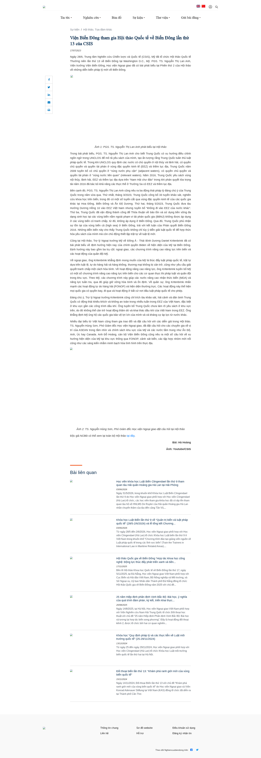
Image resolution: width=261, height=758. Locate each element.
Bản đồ (116, 17)
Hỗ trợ (140, 733)
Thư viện (162, 17)
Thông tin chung (109, 727)
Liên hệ (104, 733)
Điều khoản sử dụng (183, 727)
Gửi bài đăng (190, 17)
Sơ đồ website (144, 727)
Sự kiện (138, 17)
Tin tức (65, 17)
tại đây (131, 435)
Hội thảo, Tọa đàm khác (97, 29)
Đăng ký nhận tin (182, 733)
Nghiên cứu (91, 17)
